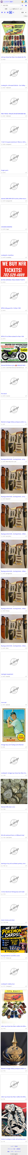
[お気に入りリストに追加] (2, 59)
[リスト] (2, 12)
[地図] (13, 12)
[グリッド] (7, 12)
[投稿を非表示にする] (26, 59)
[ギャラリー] (10, 12)
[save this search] (26, 5)
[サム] (4, 12)
